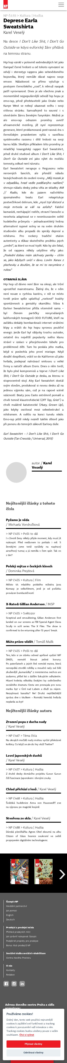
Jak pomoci (11, 911)
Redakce (10, 975)
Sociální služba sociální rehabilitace (26, 953)
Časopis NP (12, 902)
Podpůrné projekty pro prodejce (22, 941)
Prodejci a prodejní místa (20, 928)
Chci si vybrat (26, 1035)
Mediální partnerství (16, 906)
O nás (9, 966)
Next (62, 887)
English (9, 915)
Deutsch (10, 920)
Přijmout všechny (33, 1044)
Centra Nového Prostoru (18, 958)
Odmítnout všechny (33, 1053)
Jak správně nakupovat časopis (21, 937)
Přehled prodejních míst (18, 932)
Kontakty (10, 970)
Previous (5, 887)
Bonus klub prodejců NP (18, 945)
